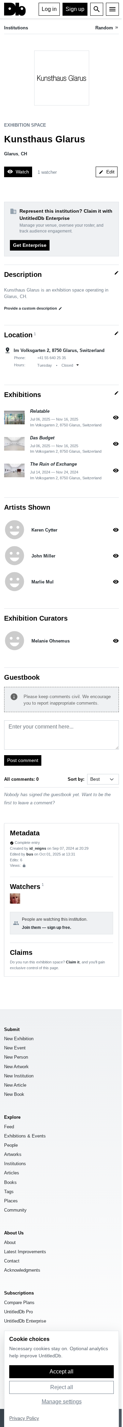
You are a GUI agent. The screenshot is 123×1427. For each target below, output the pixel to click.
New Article (15, 1085)
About (10, 1242)
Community (15, 1210)
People (11, 1145)
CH (24, 153)
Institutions (16, 27)
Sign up (75, 9)
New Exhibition (18, 1038)
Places (11, 1200)
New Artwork (16, 1066)
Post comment (22, 760)
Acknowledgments (22, 1270)
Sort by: (76, 779)
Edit (106, 171)
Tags (9, 1191)
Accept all (61, 1371)
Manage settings (62, 1401)
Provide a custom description (33, 308)
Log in (49, 9)
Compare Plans (19, 1302)
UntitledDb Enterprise (25, 1321)
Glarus (11, 153)
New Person (16, 1057)
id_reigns (37, 848)
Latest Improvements (25, 1251)
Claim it (73, 962)
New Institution (18, 1075)
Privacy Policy (24, 1418)
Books (10, 1182)
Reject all (61, 1387)
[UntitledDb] (15, 9)
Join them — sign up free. (46, 928)
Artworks (13, 1154)
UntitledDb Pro (18, 1311)
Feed (9, 1126)
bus (29, 854)
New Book (14, 1094)
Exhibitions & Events (25, 1136)
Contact (11, 1260)
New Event (15, 1047)
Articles (11, 1172)
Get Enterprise (29, 245)
